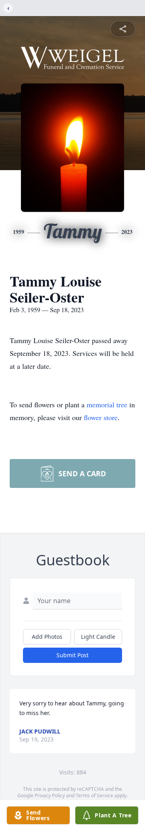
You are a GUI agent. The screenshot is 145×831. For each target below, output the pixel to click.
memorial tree (107, 404)
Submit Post (72, 655)
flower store (101, 417)
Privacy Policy (50, 795)
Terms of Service (94, 795)
